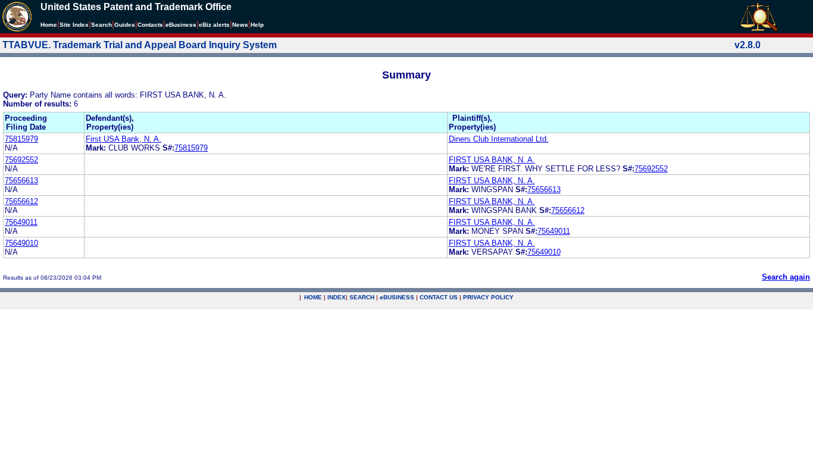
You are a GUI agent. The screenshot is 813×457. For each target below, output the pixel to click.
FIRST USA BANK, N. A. (492, 159)
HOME (313, 297)
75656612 (21, 201)
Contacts (150, 24)
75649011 (21, 222)
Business (180, 24)
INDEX (336, 297)
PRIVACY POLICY (488, 297)
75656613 (21, 180)
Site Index (74, 24)
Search (101, 24)
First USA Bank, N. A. (123, 138)
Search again (786, 277)
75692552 (21, 159)
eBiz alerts (214, 24)
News (240, 24)
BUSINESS (397, 297)
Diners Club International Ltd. (499, 138)
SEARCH (361, 297)
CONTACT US (439, 297)
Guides (124, 24)
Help (257, 24)
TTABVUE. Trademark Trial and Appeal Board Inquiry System (139, 45)
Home (48, 24)
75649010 (21, 243)
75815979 (21, 138)
